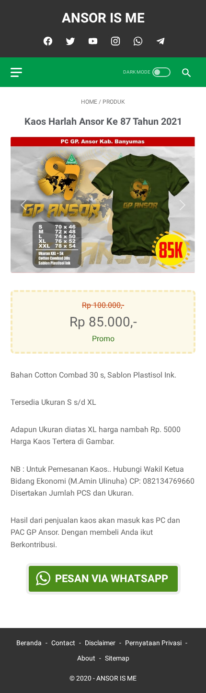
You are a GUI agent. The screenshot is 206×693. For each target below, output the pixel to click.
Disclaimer (100, 643)
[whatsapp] (136, 41)
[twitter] (69, 41)
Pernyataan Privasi (153, 643)
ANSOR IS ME (103, 18)
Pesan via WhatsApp (111, 579)
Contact (63, 643)
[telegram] (159, 41)
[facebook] (46, 41)
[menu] (16, 72)
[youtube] (91, 41)
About (86, 658)
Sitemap (117, 658)
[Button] (25, 205)
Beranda (29, 643)
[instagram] (114, 41)
